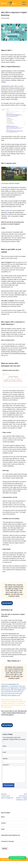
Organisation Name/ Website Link (10, 835)
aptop (8, 80)
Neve (2, 859)
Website (5, 758)
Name (4, 746)
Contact (3, 823)
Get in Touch (24, 3)
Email (4, 752)
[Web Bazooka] (13, 3)
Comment (6, 765)
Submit (4, 848)
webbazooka (9, 210)
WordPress (16, 859)
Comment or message (7, 841)
